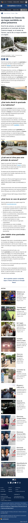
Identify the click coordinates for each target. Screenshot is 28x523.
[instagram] (11, 483)
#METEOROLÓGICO (6, 182)
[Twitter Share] (4, 59)
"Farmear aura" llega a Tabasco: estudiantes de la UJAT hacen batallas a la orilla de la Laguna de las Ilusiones (22, 308)
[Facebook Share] (2, 59)
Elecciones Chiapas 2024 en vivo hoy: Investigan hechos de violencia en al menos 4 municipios (22, 417)
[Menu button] (2, 5)
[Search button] (26, 5)
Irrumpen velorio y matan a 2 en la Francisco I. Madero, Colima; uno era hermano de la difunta (21, 340)
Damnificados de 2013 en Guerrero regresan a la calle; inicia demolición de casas (22, 464)
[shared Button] (7, 59)
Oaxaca (19, 165)
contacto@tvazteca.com (19, 496)
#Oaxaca (7, 191)
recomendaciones (11, 204)
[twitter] (8, 483)
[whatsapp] (20, 483)
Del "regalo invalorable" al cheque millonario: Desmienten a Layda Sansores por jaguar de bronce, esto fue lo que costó (21, 324)
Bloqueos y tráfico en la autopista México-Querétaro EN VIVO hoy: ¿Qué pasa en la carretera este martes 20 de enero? (21, 386)
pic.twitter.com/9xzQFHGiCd (17, 191)
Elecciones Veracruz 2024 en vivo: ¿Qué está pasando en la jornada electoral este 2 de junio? (21, 433)
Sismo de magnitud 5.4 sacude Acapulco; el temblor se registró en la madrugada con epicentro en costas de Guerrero (21, 402)
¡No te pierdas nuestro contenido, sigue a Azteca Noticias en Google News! (14, 280)
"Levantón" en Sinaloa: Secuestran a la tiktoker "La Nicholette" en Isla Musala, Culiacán (21, 371)
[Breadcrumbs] (2, 13)
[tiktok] (13, 483)
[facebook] (18, 483)
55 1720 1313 (16, 497)
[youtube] (15, 483)
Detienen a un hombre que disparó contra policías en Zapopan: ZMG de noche (21, 293)
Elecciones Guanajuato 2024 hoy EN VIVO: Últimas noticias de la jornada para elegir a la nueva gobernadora (22, 449)
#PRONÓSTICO (16, 180)
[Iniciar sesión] (26, 2)
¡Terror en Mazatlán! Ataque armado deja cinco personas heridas (21, 355)
